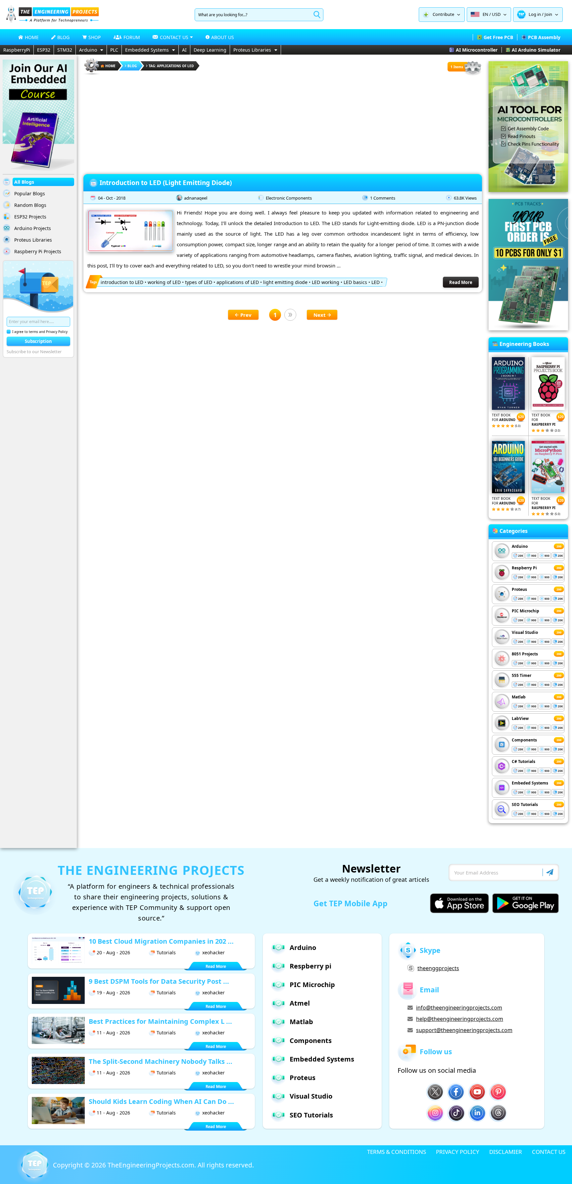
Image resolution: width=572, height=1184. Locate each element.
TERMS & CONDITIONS (396, 1152)
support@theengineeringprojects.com (464, 1030)
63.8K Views (465, 198)
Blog (132, 66)
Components (524, 740)
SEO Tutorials (525, 804)
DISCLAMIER (505, 1152)
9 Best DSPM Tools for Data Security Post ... (159, 981)
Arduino (88, 50)
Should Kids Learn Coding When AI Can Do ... (161, 1101)
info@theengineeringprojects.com (459, 1007)
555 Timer (521, 675)
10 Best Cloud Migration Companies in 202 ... (161, 941)
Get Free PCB (498, 37)
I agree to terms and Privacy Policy (40, 331)
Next (319, 314)
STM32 (64, 50)
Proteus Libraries (252, 50)
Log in (535, 14)
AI (184, 50)
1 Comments (382, 198)
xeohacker (213, 952)
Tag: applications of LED (171, 66)
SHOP (94, 37)
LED (375, 282)
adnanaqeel (195, 198)
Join (548, 14)
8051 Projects (525, 654)
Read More (460, 282)
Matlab (519, 697)
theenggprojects (438, 968)
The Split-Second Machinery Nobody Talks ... (160, 1061)
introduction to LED (122, 282)
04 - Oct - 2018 (111, 198)
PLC (114, 50)
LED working (325, 282)
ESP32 (43, 50)
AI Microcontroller (477, 50)
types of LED (198, 282)
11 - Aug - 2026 (113, 1032)
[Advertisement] (282, 122)
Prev (246, 314)
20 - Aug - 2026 (113, 952)
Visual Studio (525, 632)
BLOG (63, 37)
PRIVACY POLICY (457, 1152)
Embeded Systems (530, 783)
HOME (32, 37)
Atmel (300, 1003)
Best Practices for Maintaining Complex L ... (160, 1021)
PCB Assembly (544, 37)
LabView (520, 718)
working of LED (164, 282)
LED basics (355, 282)
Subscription (38, 341)
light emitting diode (285, 282)
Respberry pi (310, 966)
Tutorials (166, 952)
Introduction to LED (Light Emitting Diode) (166, 182)
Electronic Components (289, 198)
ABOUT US (222, 37)
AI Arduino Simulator (536, 50)
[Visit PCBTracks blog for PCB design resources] (528, 328)
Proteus (519, 589)
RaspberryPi (16, 50)
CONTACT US (548, 1152)
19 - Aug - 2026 (113, 992)
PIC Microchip (525, 611)
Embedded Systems (147, 50)
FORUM (131, 37)
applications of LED (237, 282)
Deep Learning (210, 50)
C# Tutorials (523, 761)
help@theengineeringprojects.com (459, 1018)
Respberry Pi (524, 568)
